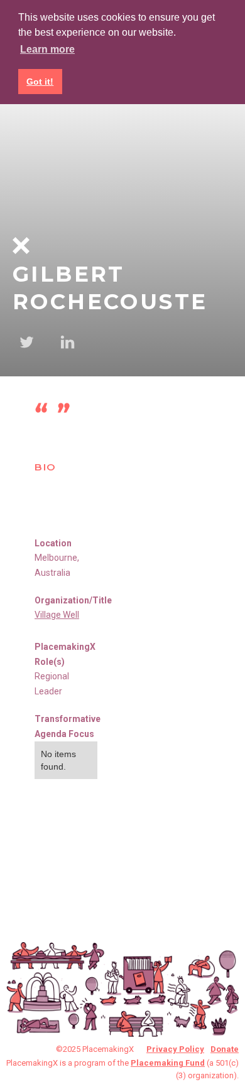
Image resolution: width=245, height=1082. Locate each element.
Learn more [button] (47, 49)
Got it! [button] (39, 82)
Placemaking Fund (168, 1063)
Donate (224, 1049)
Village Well (57, 615)
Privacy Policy (175, 1049)
